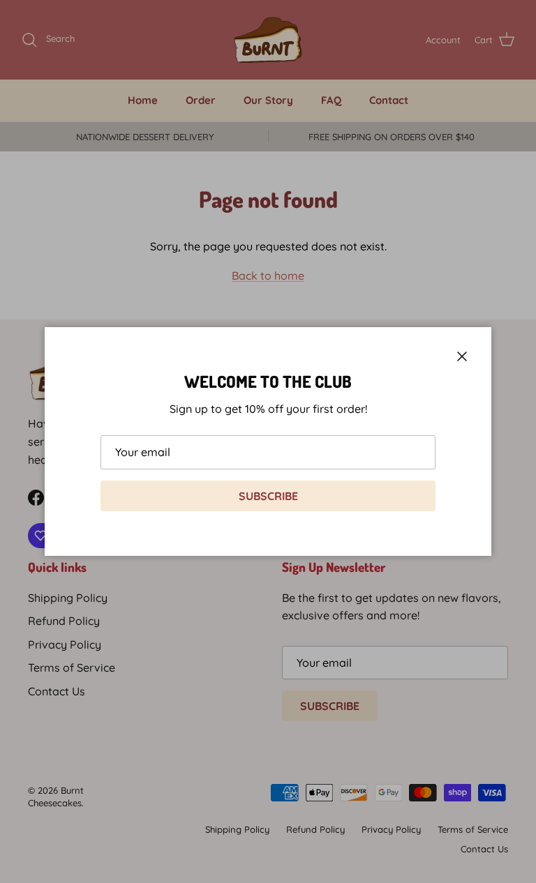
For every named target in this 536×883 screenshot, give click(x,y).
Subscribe (268, 496)
